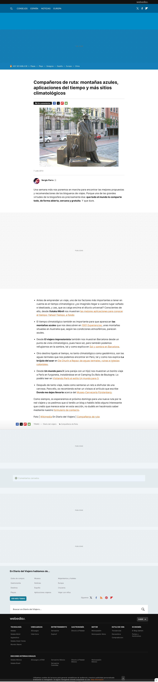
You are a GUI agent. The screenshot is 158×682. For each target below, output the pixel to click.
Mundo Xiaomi (16, 644)
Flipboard (146, 8)
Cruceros (61, 588)
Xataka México (16, 660)
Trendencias (116, 631)
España (34, 8)
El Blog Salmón (137, 631)
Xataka (13, 631)
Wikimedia (46, 416)
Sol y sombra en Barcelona (104, 346)
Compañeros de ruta (88, 416)
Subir (140, 619)
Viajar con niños (64, 592)
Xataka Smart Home (18, 641)
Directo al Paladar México (78, 661)
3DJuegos (35, 631)
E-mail (66, 103)
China (77, 66)
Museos (37, 578)
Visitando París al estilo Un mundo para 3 (76, 378)
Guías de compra (17, 578)
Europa (57, 8)
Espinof (54, 634)
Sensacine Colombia (55, 664)
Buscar (143, 609)
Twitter (137, 8)
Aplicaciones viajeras (42, 592)
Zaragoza (49, 66)
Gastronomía (16, 583)
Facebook (142, 8)
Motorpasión (96, 631)
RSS (101, 597)
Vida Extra (35, 634)
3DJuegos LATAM (38, 660)
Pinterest (106, 597)
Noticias (45, 8)
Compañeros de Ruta (69, 424)
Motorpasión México (96, 661)
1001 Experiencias (92, 325)
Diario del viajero (49, 424)
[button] (49, 180)
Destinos (14, 588)
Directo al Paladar (78, 631)
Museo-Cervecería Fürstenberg (94, 392)
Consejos (22, 8)
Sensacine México (58, 660)
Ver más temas (18, 599)
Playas (32, 66)
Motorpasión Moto (99, 634)
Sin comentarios (43, 103)
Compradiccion (117, 637)
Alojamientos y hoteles (67, 578)
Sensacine (55, 631)
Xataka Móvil (15, 634)
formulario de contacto (66, 410)
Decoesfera (116, 634)
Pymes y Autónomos (136, 635)
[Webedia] (142, 1)
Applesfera (15, 637)
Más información (97, 680)
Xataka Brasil (15, 663)
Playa (41, 66)
